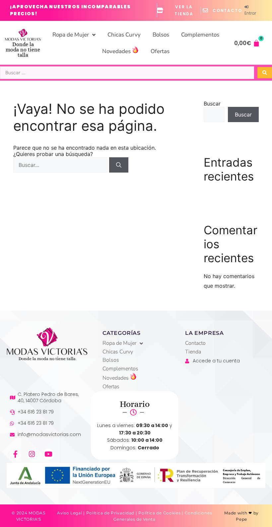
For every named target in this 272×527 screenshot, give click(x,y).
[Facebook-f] (15, 454)
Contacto (195, 343)
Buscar (212, 103)
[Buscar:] (61, 165)
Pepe (241, 519)
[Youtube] (48, 454)
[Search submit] (264, 72)
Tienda (193, 351)
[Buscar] (118, 165)
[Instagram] (32, 454)
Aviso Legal (69, 512)
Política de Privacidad (110, 512)
